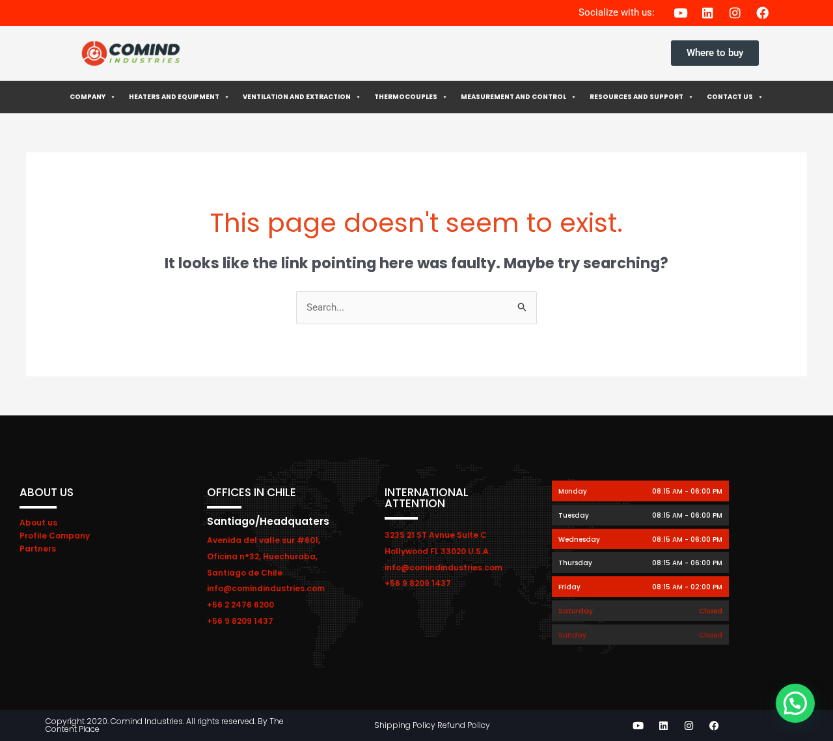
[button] (795, 703)
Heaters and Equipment (174, 97)
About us (38, 522)
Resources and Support (636, 97)
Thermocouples (405, 97)
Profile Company (55, 535)
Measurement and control (513, 97)
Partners (38, 548)
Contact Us (730, 97)
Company (87, 97)
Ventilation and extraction (297, 97)
